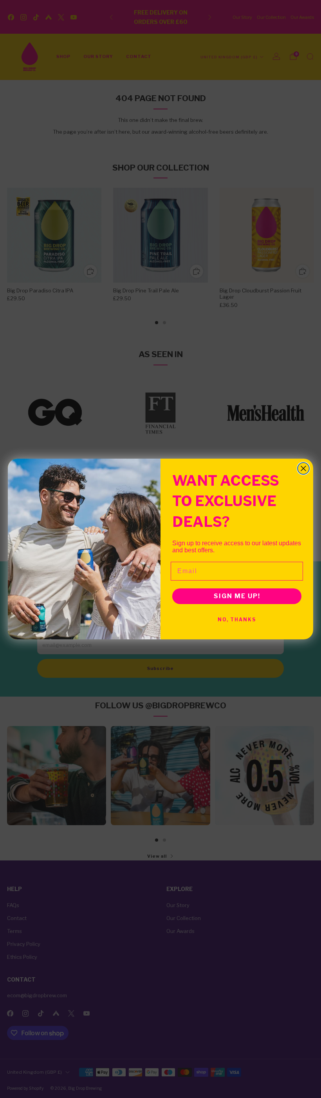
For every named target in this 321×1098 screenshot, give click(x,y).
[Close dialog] (303, 468)
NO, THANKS (237, 620)
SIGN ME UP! (237, 596)
